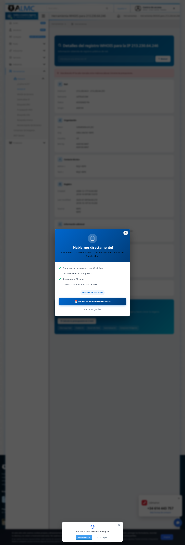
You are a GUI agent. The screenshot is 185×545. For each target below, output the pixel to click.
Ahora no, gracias (92, 309)
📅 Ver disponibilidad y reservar (92, 301)
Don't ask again (101, 537)
